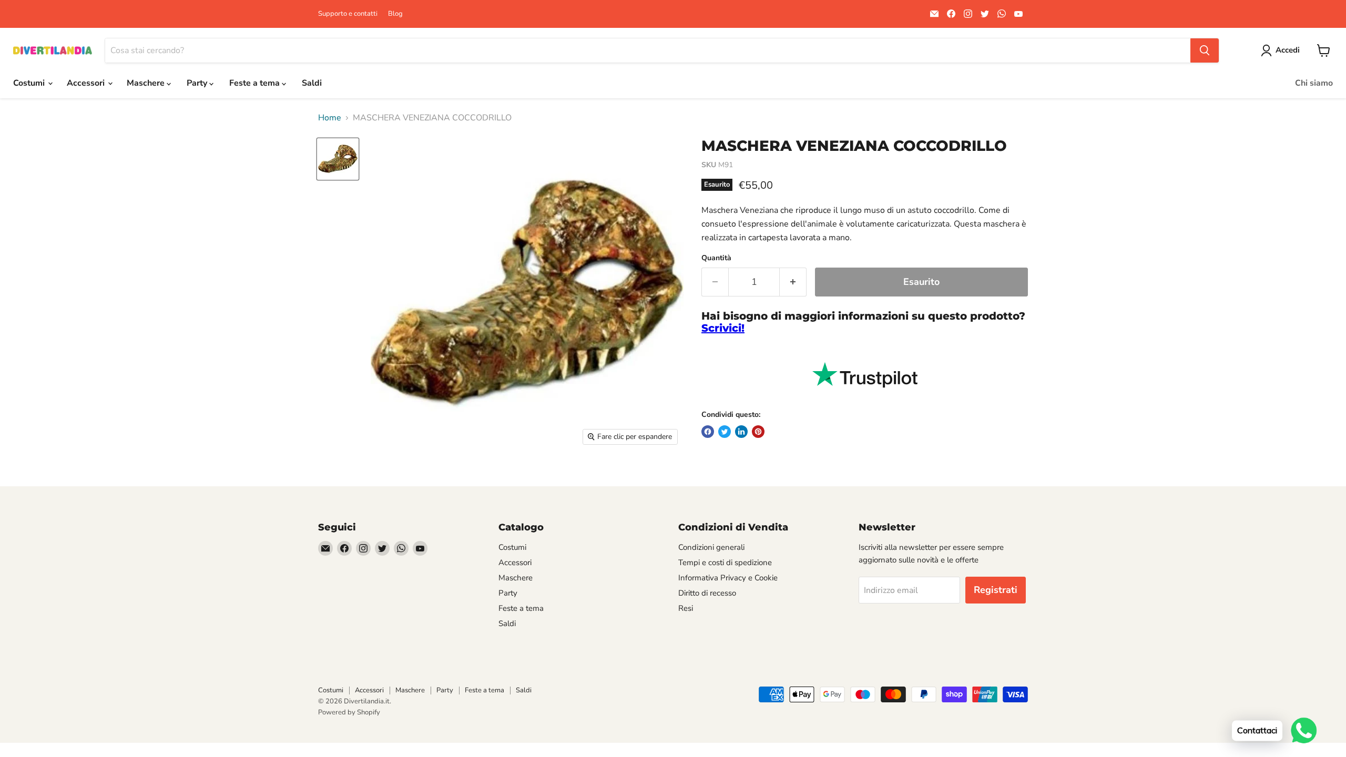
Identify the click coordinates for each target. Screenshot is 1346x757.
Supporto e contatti (348, 14)
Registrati (995, 590)
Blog (395, 14)
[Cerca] (1204, 50)
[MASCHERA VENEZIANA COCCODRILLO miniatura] (338, 159)
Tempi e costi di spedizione (725, 562)
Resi (685, 608)
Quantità (716, 258)
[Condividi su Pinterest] (758, 431)
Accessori (87, 83)
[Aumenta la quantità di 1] (793, 282)
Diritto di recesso (707, 593)
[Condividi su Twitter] (724, 431)
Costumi (30, 83)
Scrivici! (723, 328)
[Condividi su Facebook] (707, 431)
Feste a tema (255, 83)
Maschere (147, 83)
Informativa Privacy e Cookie (728, 577)
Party (198, 83)
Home (329, 117)
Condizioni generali (711, 547)
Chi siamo (1314, 83)
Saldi (312, 83)
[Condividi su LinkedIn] (741, 431)
